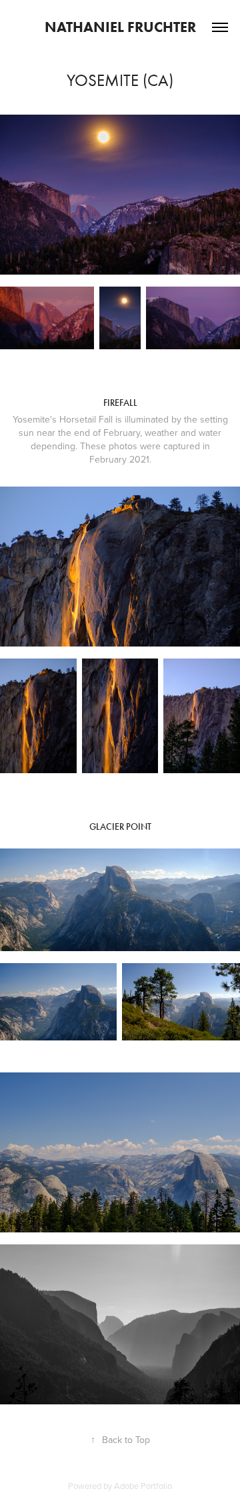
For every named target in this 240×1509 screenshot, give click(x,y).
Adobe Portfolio (143, 1486)
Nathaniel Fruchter (120, 27)
